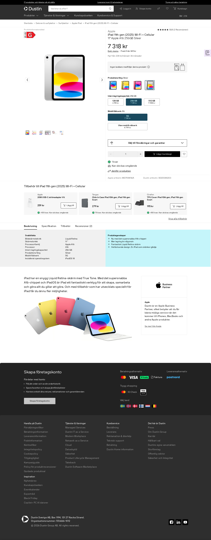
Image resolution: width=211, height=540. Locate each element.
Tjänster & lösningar (55, 15)
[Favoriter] (167, 9)
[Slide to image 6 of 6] (61, 133)
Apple (111, 31)
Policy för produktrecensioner (40, 466)
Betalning (112, 445)
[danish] (135, 406)
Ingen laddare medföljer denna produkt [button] (128, 67)
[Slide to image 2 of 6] (34, 133)
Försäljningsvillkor (33, 427)
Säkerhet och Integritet (160, 458)
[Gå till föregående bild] (27, 80)
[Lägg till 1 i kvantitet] (140, 154)
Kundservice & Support (109, 15)
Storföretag (154, 449)
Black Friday (30, 498)
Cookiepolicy (31, 453)
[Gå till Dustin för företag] (33, 8)
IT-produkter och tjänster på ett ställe (39, 2)
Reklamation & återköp (119, 436)
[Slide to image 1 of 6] (27, 133)
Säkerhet (70, 453)
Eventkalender (32, 489)
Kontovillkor (30, 445)
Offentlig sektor (156, 453)
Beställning (113, 427)
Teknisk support (115, 440)
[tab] (31, 226)
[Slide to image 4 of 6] (48, 133)
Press (151, 427)
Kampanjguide (32, 462)
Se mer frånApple (153, 326)
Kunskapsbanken (83, 15)
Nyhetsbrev (30, 480)
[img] (148, 67)
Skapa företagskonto (40, 401)
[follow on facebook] (171, 522)
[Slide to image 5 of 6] (55, 133)
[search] (110, 9)
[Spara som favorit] (184, 154)
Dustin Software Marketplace (81, 466)
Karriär (151, 436)
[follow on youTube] (185, 522)
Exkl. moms (113, 51)
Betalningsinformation (36, 432)
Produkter (29, 15)
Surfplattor (63, 23)
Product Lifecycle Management (82, 458)
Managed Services (75, 427)
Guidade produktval (35, 471)
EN (185, 16)
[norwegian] (128, 406)
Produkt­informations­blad (34, 30)
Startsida (28, 23)
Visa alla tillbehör (177, 218)
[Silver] (113, 85)
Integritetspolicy (33, 449)
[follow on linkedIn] (178, 522)
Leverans (112, 432)
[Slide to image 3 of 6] (41, 133)
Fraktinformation (33, 440)
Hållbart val (154, 440)
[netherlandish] (147, 406)
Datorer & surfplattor (45, 23)
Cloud (68, 445)
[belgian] (154, 406)
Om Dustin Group (157, 432)
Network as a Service (76, 440)
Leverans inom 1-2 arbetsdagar (110, 2)
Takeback (70, 462)
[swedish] (122, 406)
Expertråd (29, 494)
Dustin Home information (120, 449)
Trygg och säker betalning (176, 2)
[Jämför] (158, 9)
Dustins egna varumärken (162, 445)
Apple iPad (77, 23)
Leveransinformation (35, 436)
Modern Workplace (75, 436)
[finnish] (141, 406)
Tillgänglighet (31, 458)
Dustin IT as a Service (77, 432)
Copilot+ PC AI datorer (36, 502)
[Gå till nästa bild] (102, 80)
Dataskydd (71, 449)
